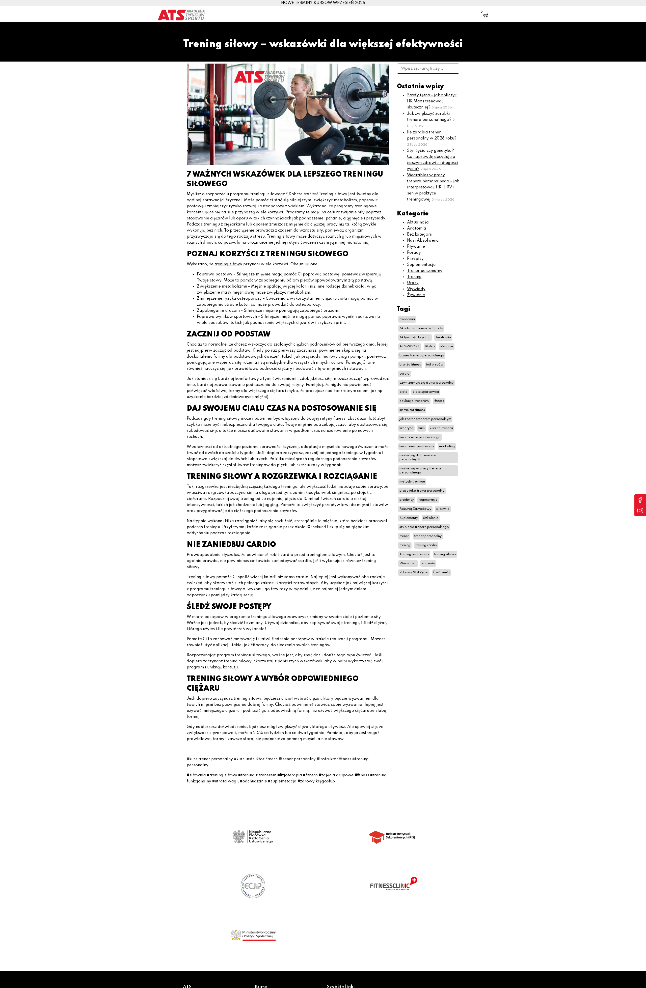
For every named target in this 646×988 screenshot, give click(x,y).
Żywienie (416, 295)
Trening (414, 277)
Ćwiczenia (441, 572)
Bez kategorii (420, 235)
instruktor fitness (412, 410)
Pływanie (416, 247)
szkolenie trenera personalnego (424, 527)
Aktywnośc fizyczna (414, 337)
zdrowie (428, 563)
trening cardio (426, 545)
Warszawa (408, 563)
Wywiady (416, 289)
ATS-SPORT (409, 346)
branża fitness (410, 364)
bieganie (446, 346)
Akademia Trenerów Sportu (421, 328)
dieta (403, 391)
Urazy (413, 283)
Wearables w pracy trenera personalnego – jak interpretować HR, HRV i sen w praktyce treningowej (433, 187)
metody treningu (412, 481)
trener (404, 536)
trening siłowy (228, 264)
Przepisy (415, 259)
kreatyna (406, 428)
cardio (404, 373)
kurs (421, 428)
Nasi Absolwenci (423, 241)
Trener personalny (424, 271)
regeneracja (428, 499)
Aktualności (418, 222)
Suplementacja (421, 265)
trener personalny (428, 536)
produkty (406, 499)
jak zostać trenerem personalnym (425, 419)
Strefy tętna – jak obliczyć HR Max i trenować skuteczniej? (432, 101)
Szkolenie (430, 518)
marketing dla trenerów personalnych (417, 457)
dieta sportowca (426, 391)
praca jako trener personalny (421, 490)
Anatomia (416, 229)
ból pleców (435, 364)
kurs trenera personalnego (420, 437)
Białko (430, 346)
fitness (439, 401)
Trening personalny (414, 554)
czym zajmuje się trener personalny (426, 382)
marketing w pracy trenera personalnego (420, 470)
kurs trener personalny (416, 446)
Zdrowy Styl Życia (413, 572)
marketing (447, 446)
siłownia (442, 509)
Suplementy (408, 518)
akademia (407, 319)
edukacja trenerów (414, 401)
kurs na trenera (441, 428)
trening (404, 545)
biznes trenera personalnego (421, 355)
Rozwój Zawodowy (415, 509)
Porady (414, 253)
